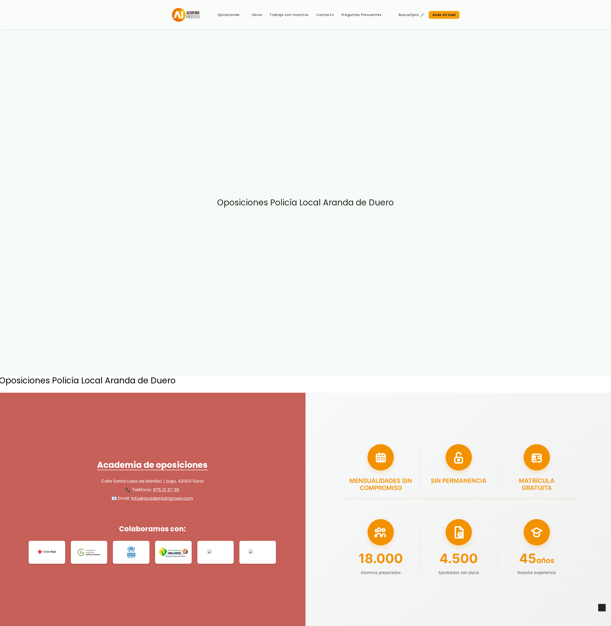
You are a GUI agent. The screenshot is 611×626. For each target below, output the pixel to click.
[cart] (477, 15)
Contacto (325, 14)
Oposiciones (228, 14)
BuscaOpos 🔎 (412, 14)
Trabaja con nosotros (289, 14)
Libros (257, 14)
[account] (471, 15)
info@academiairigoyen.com (162, 498)
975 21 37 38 (166, 490)
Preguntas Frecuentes (362, 14)
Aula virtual (443, 14)
